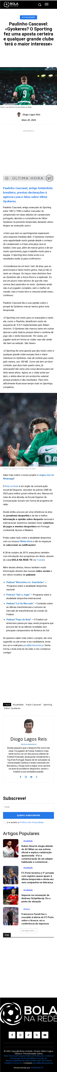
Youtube (41, 560)
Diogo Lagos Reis (31, 114)
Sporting (47, 705)
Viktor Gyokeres (12, 708)
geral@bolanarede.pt (33, 645)
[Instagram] (26, 776)
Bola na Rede (11, 486)
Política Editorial (31, 1060)
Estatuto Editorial (25, 1055)
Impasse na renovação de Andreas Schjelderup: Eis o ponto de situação (36, 898)
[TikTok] (28, 1035)
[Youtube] (45, 1035)
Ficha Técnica (10, 1055)
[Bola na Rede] (11, 5)
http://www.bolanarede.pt (28, 744)
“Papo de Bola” (18, 619)
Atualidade (28, 17)
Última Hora (26, 541)
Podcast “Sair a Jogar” (18, 594)
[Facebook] (20, 776)
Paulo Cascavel (33, 705)
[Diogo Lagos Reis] (19, 114)
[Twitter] (36, 776)
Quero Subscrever (28, 815)
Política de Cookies (43, 1055)
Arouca (26, 909)
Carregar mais (27, 930)
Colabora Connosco (13, 1063)
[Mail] (31, 776)
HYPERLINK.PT (37, 1067)
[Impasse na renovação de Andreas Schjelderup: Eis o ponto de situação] (10, 896)
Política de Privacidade (31, 822)
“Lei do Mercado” (20, 603)
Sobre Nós (45, 1060)
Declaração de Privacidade (22, 1058)
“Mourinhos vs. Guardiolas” (25, 582)
